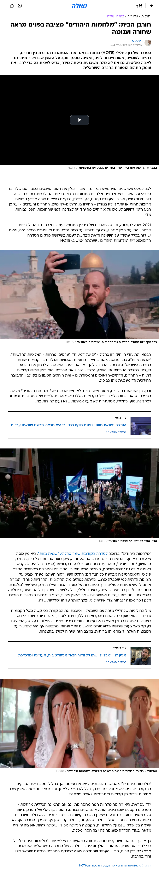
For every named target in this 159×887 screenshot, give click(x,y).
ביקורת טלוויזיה (97, 865)
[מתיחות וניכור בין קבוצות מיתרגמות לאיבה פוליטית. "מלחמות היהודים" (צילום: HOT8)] (79, 727)
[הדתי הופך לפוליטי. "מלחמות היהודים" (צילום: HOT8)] (79, 496)
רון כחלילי (145, 865)
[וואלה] (79, 6)
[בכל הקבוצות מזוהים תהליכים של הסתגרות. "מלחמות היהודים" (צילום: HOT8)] (79, 298)
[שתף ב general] (12, 5)
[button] (139, 5)
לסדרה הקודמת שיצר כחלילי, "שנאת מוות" (73, 554)
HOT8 (83, 865)
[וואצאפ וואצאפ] (20, 6)
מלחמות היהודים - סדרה (123, 865)
